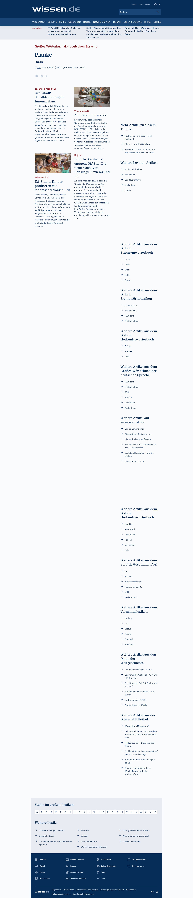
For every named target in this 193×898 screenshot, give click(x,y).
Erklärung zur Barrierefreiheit (112, 890)
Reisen (87, 21)
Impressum (56, 890)
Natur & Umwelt (101, 21)
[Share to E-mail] (36, 76)
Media (147, 4)
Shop (134, 4)
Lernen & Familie (57, 21)
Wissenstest (38, 21)
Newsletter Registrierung (83, 894)
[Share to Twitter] (46, 76)
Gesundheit (74, 21)
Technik (117, 21)
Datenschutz (69, 890)
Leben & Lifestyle (133, 21)
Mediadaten (131, 890)
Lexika (157, 21)
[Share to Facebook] (42, 76)
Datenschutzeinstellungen (87, 890)
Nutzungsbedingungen (61, 894)
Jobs (141, 4)
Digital (147, 21)
